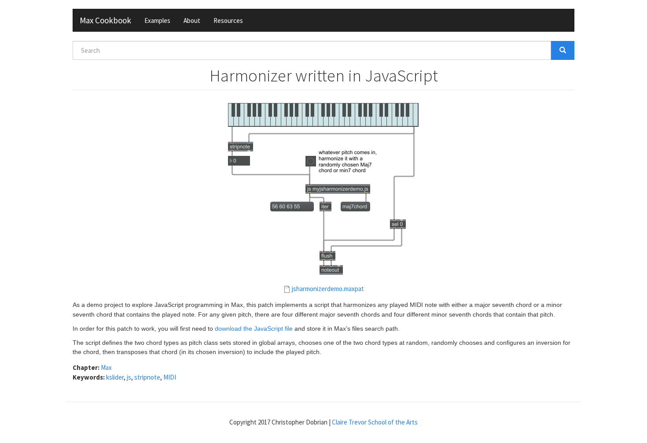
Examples (157, 20)
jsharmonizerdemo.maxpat (328, 288)
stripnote (147, 377)
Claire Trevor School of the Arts (375, 422)
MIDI (169, 377)
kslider (115, 377)
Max (106, 367)
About (192, 20)
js (129, 377)
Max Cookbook (105, 20)
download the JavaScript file (254, 328)
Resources (228, 20)
